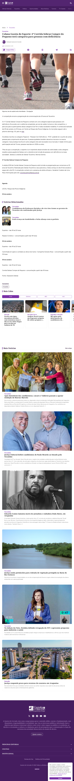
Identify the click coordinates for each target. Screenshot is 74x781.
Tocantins (17, 9)
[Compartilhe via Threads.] (42, 50)
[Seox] (37, 769)
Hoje (10, 296)
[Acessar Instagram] (33, 716)
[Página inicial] (37, 709)
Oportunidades (34, 9)
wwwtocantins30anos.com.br (29, 173)
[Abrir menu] (3, 3)
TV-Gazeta (62, 9)
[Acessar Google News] (45, 716)
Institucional (8, 754)
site (23, 131)
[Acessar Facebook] (37, 716)
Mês (46, 296)
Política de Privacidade (42, 759)
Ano (63, 296)
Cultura (70, 9)
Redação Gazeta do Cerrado (13, 42)
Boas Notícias (45, 9)
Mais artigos (68, 348)
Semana (28, 296)
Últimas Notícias (6, 9)
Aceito (60, 778)
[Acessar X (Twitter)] (29, 716)
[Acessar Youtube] (41, 716)
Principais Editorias (10, 744)
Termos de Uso (28, 759)
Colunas (5, 749)
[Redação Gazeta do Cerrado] (4, 42)
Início (4, 27)
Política (25, 9)
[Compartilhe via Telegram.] (57, 50)
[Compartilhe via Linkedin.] (71, 50)
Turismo (54, 9)
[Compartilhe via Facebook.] (28, 50)
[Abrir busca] (71, 3)
